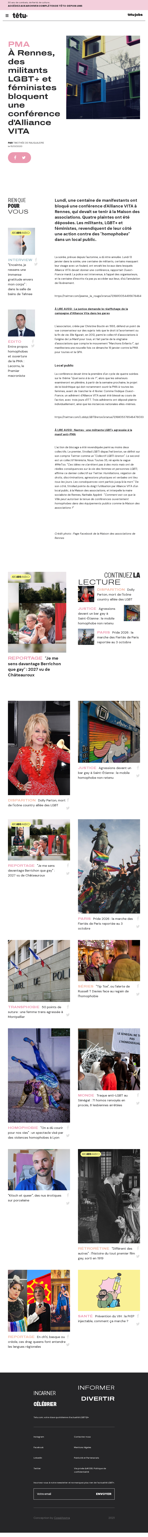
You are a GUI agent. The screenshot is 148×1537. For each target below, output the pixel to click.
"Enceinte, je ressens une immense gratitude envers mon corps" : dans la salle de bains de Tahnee (20, 279)
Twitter (37, 1468)
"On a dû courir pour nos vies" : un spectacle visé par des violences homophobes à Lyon (35, 1133)
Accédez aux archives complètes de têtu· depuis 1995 (45, 6)
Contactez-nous (82, 1436)
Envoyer (103, 1493)
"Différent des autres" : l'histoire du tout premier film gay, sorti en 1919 (106, 1253)
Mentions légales (82, 1447)
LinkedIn (38, 1457)
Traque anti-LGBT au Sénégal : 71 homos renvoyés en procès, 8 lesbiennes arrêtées (103, 1100)
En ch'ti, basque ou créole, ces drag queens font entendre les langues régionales (37, 1342)
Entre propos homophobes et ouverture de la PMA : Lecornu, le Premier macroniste (18, 361)
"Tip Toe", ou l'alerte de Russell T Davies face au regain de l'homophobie (104, 991)
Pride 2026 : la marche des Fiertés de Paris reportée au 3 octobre (118, 637)
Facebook (38, 1447)
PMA (19, 44)
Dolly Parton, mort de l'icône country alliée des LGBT (116, 594)
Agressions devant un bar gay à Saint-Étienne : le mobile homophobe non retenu (104, 773)
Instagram (39, 1436)
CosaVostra (62, 1518)
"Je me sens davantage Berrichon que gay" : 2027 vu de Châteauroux (34, 667)
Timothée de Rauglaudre (28, 143)
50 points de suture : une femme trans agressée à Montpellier (35, 1012)
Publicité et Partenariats (86, 1457)
